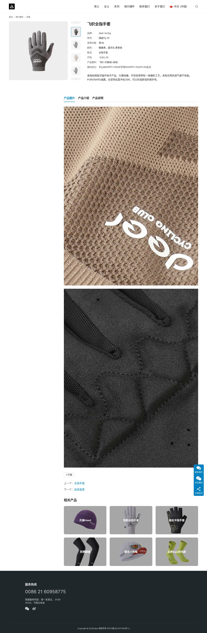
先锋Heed (85, 520)
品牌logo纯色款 (177, 551)
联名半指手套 (177, 520)
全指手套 (79, 483)
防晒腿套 (85, 551)
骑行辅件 (129, 6)
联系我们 (144, 6)
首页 (11, 17)
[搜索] (196, 6)
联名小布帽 (131, 551)
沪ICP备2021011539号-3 (118, 628)
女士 (106, 6)
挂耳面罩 (79, 489)
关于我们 (160, 6)
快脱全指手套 (131, 520)
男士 (96, 6)
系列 (116, 6)
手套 (70, 474)
